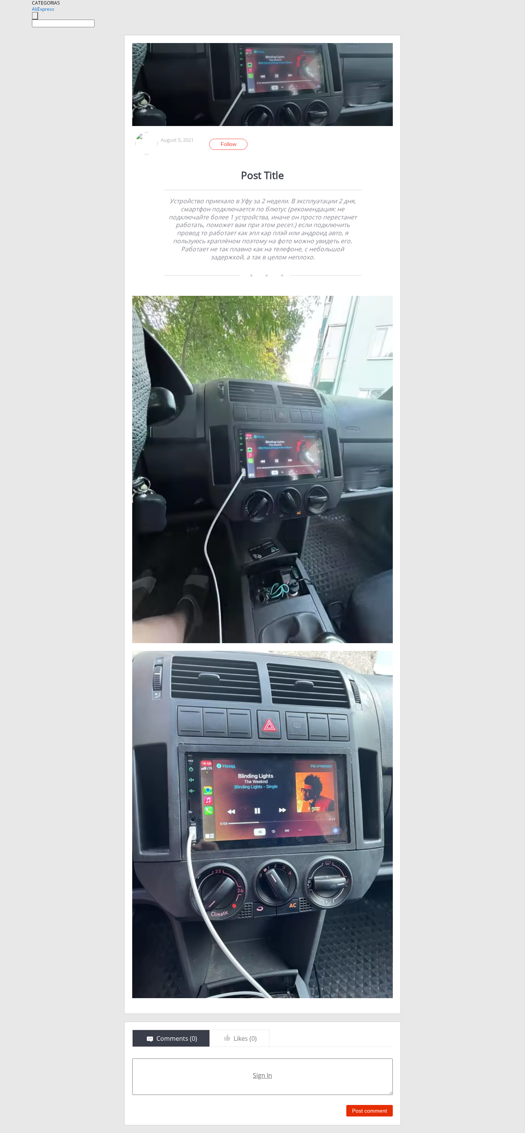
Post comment (369, 1111)
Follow (228, 144)
